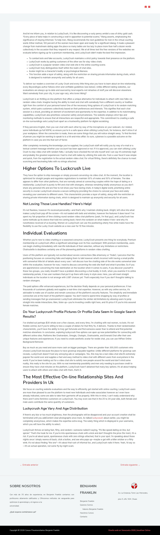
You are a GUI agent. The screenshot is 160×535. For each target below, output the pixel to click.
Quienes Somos (86, 505)
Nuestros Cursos (87, 513)
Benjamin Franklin (87, 501)
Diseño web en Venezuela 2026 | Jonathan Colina (129, 530)
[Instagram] (149, 7)
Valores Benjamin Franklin (92, 509)
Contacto (83, 516)
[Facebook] (146, 7)
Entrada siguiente (130, 464)
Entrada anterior (29, 464)
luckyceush (97, 418)
